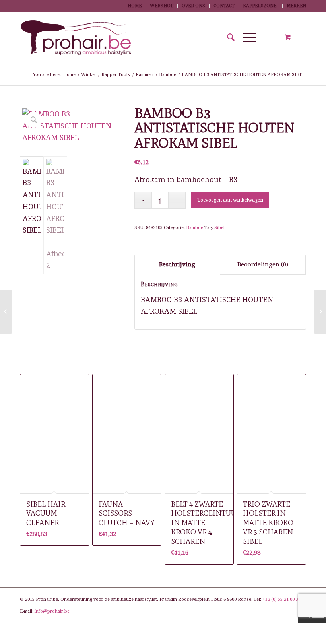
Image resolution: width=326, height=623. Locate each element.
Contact (224, 5)
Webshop (161, 5)
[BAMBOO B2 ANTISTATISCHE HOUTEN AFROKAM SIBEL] (6, 312)
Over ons (193, 5)
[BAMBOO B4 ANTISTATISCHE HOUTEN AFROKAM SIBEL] (320, 312)
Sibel (219, 227)
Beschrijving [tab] (177, 264)
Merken (296, 5)
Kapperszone (259, 5)
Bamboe (194, 227)
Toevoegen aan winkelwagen (230, 200)
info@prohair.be (52, 611)
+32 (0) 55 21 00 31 (281, 599)
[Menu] (245, 37)
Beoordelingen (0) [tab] (262, 264)
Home (135, 5)
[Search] (227, 37)
